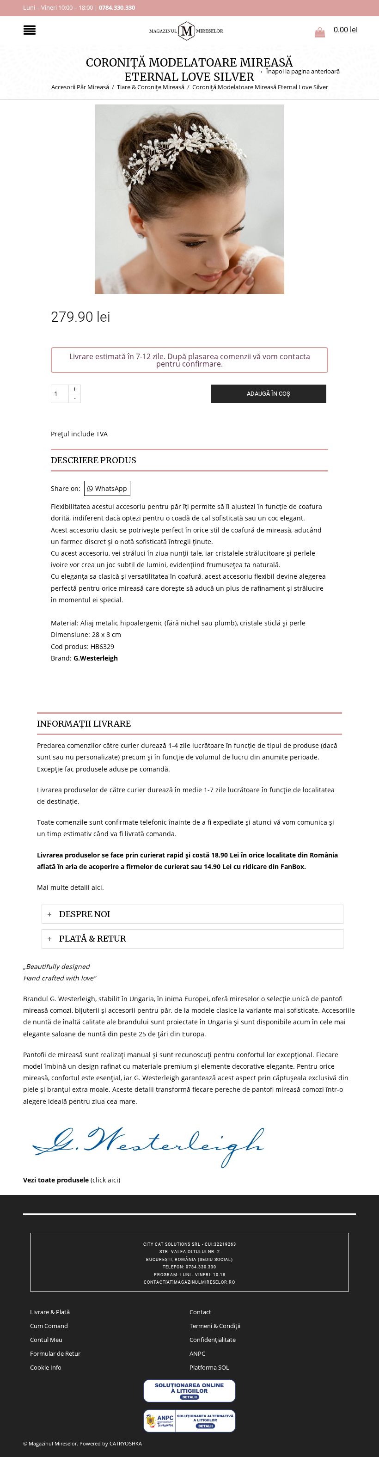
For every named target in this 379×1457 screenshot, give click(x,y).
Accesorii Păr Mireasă (80, 87)
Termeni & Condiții (215, 1326)
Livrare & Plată (50, 1312)
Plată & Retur (92, 938)
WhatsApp (111, 488)
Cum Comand (49, 1326)
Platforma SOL (209, 1367)
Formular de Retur (55, 1353)
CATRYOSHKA (126, 1443)
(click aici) (71, 1179)
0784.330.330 (117, 7)
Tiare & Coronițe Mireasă (150, 87)
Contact (200, 1312)
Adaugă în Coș (268, 393)
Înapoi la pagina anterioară (303, 71)
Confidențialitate (213, 1339)
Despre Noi (84, 914)
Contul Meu (46, 1339)
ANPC (197, 1353)
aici (97, 887)
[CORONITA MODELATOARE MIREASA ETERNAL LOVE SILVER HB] (189, 198)
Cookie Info (45, 1367)
